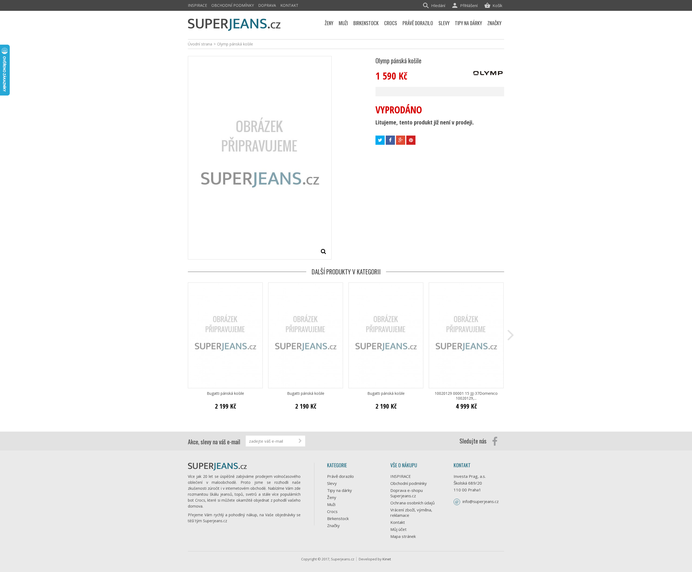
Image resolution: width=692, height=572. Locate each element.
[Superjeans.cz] (234, 24)
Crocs (332, 511)
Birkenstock (338, 518)
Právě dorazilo (340, 476)
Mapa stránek (403, 536)
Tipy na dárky (339, 490)
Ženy (331, 497)
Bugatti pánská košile (225, 393)
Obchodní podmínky (232, 5)
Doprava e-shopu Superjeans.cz (406, 493)
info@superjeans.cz (481, 501)
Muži (331, 504)
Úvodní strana (200, 44)
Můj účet (398, 529)
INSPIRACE (197, 5)
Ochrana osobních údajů (412, 502)
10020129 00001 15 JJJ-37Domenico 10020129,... (466, 396)
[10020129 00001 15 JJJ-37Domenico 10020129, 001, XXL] (466, 335)
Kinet (386, 559)
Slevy (332, 483)
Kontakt (289, 5)
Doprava (267, 5)
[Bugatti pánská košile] (225, 335)
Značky (333, 525)
